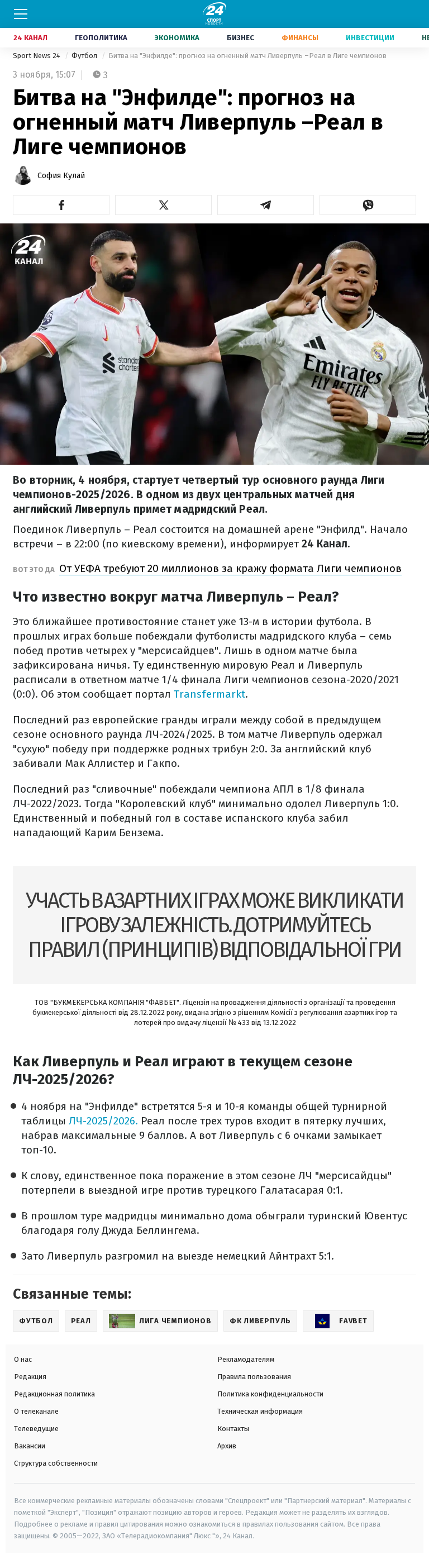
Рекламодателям (245, 1359)
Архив (226, 1446)
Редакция (30, 1376)
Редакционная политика (54, 1394)
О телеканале (36, 1411)
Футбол (85, 55)
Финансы (300, 38)
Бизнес (240, 38)
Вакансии (29, 1446)
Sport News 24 (37, 55)
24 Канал (30, 38)
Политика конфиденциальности (270, 1394)
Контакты (233, 1428)
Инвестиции (370, 38)
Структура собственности (56, 1463)
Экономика (177, 38)
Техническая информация (260, 1411)
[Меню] (20, 14)
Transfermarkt (209, 694)
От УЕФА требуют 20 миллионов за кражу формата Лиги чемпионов (230, 568)
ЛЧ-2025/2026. (103, 1120)
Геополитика (101, 38)
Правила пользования (254, 1376)
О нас (23, 1359)
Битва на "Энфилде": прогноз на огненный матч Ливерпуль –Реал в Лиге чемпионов (247, 55)
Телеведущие (36, 1428)
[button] (61, 205)
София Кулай (61, 175)
